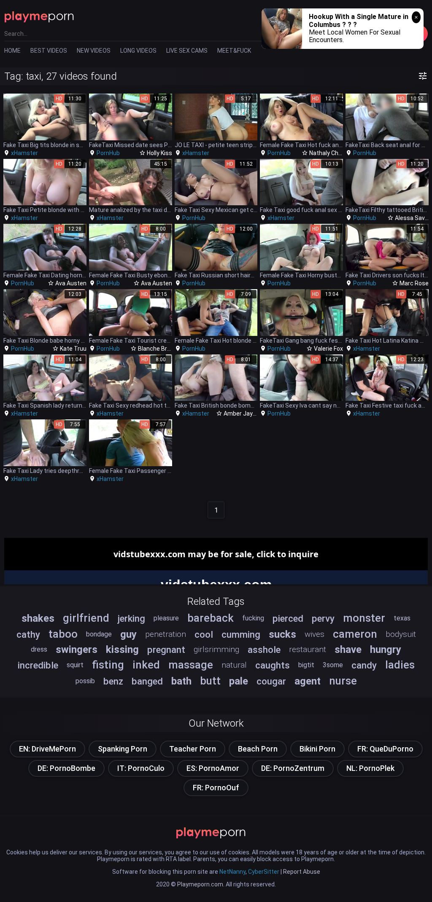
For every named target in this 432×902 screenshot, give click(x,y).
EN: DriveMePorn (47, 748)
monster (364, 618)
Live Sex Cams (187, 50)
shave (348, 649)
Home (12, 50)
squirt (75, 665)
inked (146, 664)
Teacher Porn (192, 748)
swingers (76, 649)
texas (402, 618)
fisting (108, 664)
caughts (272, 665)
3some (333, 665)
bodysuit (401, 634)
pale (238, 681)
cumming (240, 634)
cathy (28, 634)
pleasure (166, 618)
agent (307, 681)
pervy (323, 618)
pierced (288, 618)
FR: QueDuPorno (385, 748)
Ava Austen (70, 283)
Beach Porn (258, 748)
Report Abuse (301, 871)
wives (314, 634)
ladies (400, 664)
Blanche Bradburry (163, 348)
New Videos (94, 50)
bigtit (306, 665)
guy (128, 634)
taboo (63, 634)
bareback (210, 618)
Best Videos (48, 50)
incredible (38, 665)
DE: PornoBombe (66, 768)
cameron (355, 634)
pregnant (166, 649)
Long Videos (138, 50)
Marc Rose (414, 283)
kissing (122, 649)
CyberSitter (263, 871)
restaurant (307, 649)
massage (190, 664)
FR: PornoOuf (216, 787)
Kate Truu (73, 348)
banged (147, 681)
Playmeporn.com (200, 884)
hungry (385, 649)
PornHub (108, 153)
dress (39, 649)
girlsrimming (216, 649)
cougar (271, 681)
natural (234, 665)
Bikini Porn (317, 748)
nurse (343, 680)
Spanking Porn (122, 748)
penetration (165, 634)
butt (210, 680)
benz (113, 681)
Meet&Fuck (234, 50)
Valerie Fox (328, 348)
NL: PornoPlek (370, 768)
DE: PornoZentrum (292, 768)
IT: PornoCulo (141, 768)
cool (203, 634)
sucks (282, 634)
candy (364, 665)
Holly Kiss (159, 153)
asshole (264, 649)
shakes (38, 618)
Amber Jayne (241, 413)
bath (181, 681)
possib (85, 681)
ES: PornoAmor (212, 768)
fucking (253, 618)
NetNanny (232, 871)
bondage (99, 634)
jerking (131, 618)
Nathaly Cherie (328, 153)
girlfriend (86, 618)
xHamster (24, 153)
